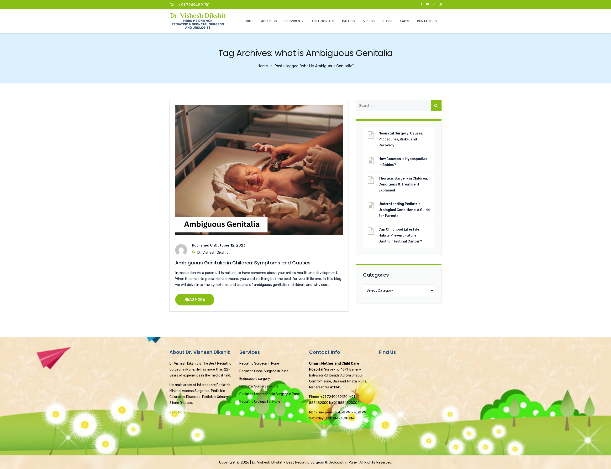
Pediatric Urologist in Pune (259, 402)
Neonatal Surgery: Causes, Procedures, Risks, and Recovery (401, 139)
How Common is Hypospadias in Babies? (403, 162)
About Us (269, 21)
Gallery (349, 21)
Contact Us (427, 21)
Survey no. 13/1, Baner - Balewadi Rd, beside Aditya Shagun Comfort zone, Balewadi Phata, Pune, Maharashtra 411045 (338, 375)
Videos (369, 21)
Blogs (387, 21)
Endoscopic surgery (254, 379)
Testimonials (322, 21)
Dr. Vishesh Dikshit (212, 252)
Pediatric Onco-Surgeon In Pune (264, 371)
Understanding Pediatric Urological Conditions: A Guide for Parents (404, 210)
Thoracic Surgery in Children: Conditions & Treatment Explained (403, 184)
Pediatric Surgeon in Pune (259, 363)
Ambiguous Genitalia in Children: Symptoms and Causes (243, 262)
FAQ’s (404, 21)
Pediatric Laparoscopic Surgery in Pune (269, 394)
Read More (177, 412)
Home (248, 21)
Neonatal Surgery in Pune (258, 386)
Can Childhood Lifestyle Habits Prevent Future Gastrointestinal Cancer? (400, 235)
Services (292, 21)
